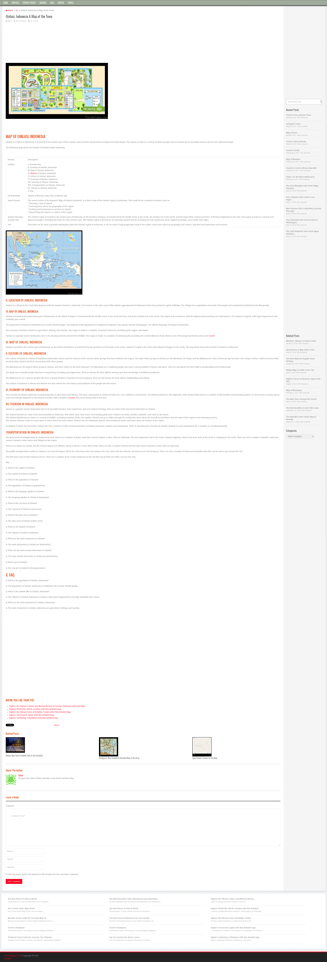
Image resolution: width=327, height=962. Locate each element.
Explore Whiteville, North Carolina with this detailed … (236, 908)
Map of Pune (291, 133)
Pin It (56, 725)
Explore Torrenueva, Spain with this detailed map (31, 715)
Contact (15, 2)
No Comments (21, 21)
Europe (61, 2)
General (43, 2)
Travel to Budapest (16, 928)
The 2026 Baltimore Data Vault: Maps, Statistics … (302, 232)
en (17, 10)
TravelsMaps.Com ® (13, 956)
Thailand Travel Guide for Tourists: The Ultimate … (31, 937)
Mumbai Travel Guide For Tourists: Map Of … (28, 918)
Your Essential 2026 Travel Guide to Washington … (302, 221)
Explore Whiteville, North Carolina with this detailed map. (35, 709)
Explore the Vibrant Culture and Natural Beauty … (233, 899)
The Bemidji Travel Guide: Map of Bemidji (301, 418)
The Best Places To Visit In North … (23, 899)
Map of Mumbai (293, 159)
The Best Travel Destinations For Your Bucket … (130, 918)
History (33, 173)
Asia (52, 2)
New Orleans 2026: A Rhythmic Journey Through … (303, 209)
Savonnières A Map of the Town (300, 350)
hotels (72, 398)
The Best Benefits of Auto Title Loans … (303, 408)
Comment (10, 806)
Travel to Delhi (292, 150)
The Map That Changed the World (301, 399)
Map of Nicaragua (294, 390)
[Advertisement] (82, 42)
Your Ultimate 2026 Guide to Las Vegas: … (300, 198)
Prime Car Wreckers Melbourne (300, 177)
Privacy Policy (29, 2)
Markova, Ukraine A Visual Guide (301, 341)
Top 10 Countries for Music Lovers (124, 937)
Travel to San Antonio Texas (298, 115)
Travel (70, 2)
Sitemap (7, 959)
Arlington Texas (293, 124)
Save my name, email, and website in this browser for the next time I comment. (43, 874)
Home (5, 2)
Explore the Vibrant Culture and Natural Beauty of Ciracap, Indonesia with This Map (47, 706)
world (212, 336)
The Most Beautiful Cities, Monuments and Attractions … (134, 899)
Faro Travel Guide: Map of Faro (21, 908)
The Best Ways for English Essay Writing (300, 360)
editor (10, 21)
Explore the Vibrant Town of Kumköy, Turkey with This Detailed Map (40, 712)
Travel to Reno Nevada (296, 142)
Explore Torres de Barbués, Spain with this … (303, 380)
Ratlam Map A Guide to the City (300, 370)
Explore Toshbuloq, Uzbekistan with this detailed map (33, 718)
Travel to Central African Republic (301, 168)
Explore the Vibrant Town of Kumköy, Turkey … (232, 918)
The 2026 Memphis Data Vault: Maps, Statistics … (302, 187)
